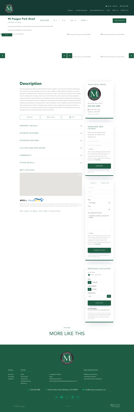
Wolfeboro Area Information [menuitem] (90, 374)
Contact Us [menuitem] (124, 10)
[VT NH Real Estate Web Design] (115, 406)
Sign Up (115, 6)
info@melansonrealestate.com (95, 390)
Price (89, 279)
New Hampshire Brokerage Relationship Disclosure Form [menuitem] (63, 381)
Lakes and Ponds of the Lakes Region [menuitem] (93, 379)
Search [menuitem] (70, 10)
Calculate (99, 303)
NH (31, 211)
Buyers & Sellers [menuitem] (81, 10)
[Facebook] (56, 397)
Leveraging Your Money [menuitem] (55, 374)
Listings (26, 211)
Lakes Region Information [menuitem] (90, 376)
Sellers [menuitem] (51, 376)
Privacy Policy (97, 159)
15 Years (99, 274)
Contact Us (90, 114)
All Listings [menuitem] (10, 374)
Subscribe (99, 166)
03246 (45, 211)
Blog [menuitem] (108, 10)
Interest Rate (92, 293)
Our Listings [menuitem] (11, 376)
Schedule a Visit (105, 183)
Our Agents (96, 114)
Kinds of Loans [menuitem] (24, 376)
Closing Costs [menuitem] (24, 379)
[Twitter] (67, 397)
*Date (89, 199)
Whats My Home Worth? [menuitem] (55, 379)
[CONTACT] (119, 20)
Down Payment (92, 286)
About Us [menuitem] (115, 10)
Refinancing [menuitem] (24, 383)
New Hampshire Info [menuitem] (96, 10)
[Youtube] (61, 397)
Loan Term (91, 272)
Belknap (35, 211)
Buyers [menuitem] (22, 374)
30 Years (92, 274)
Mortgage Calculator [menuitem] (26, 381)
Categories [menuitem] (10, 379)
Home (21, 211)
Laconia (40, 211)
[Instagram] (78, 397)
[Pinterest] (72, 397)
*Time (89, 206)
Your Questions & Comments (95, 213)
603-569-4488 (124, 6)
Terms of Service (94, 256)
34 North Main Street (62, 390)
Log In (109, 6)
